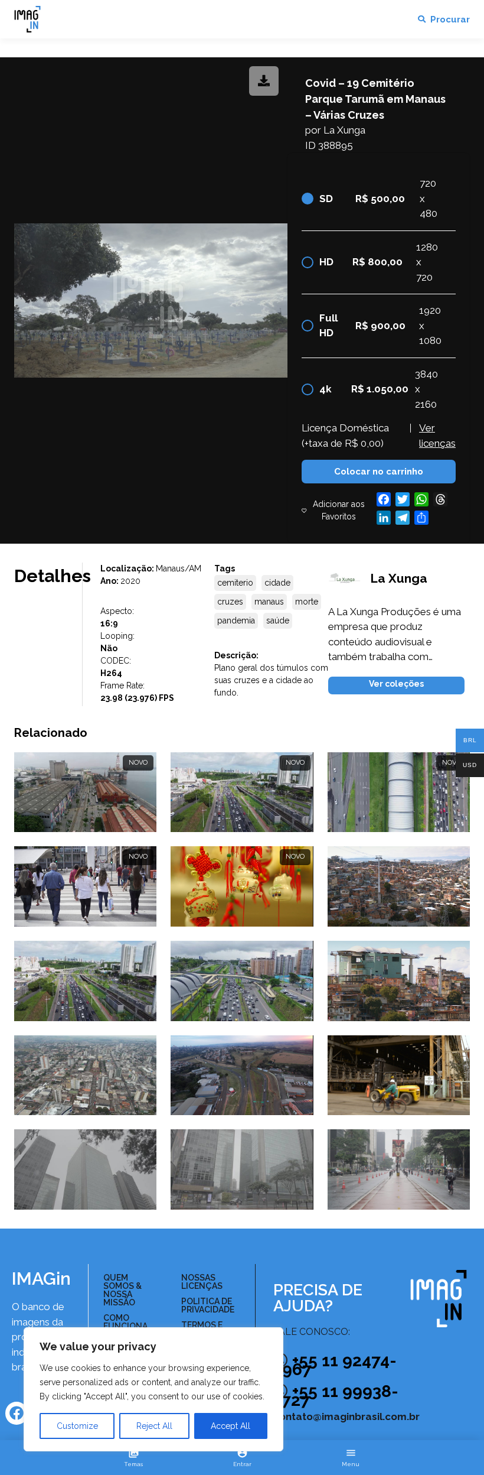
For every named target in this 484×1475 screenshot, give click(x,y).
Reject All (154, 1426)
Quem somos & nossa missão (122, 1290)
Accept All (230, 1426)
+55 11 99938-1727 (335, 1396)
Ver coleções (396, 683)
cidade (277, 582)
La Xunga (344, 130)
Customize (77, 1426)
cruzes (230, 601)
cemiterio (235, 582)
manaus (269, 601)
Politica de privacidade (207, 1305)
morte (306, 601)
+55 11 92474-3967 (335, 1365)
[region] (153, 1389)
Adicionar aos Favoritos (339, 510)
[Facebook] (16, 1413)
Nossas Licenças (202, 1282)
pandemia (236, 620)
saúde (277, 620)
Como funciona (125, 1322)
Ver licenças (437, 435)
